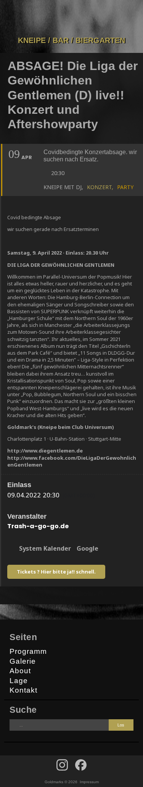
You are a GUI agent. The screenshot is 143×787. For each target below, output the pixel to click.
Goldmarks (70, 18)
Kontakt (23, 690)
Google (87, 548)
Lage (19, 681)
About (20, 671)
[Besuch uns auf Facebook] (62, 765)
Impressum (89, 782)
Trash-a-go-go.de (38, 526)
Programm (28, 651)
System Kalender (45, 548)
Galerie (23, 661)
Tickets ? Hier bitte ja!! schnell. (56, 571)
